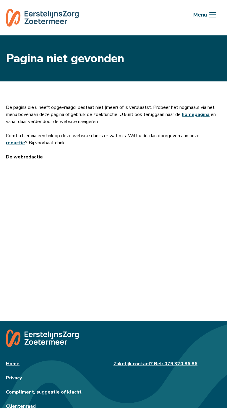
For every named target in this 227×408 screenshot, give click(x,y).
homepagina (196, 114)
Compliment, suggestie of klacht (44, 392)
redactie (15, 143)
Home (13, 364)
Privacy (14, 378)
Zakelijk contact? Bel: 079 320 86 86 (155, 364)
